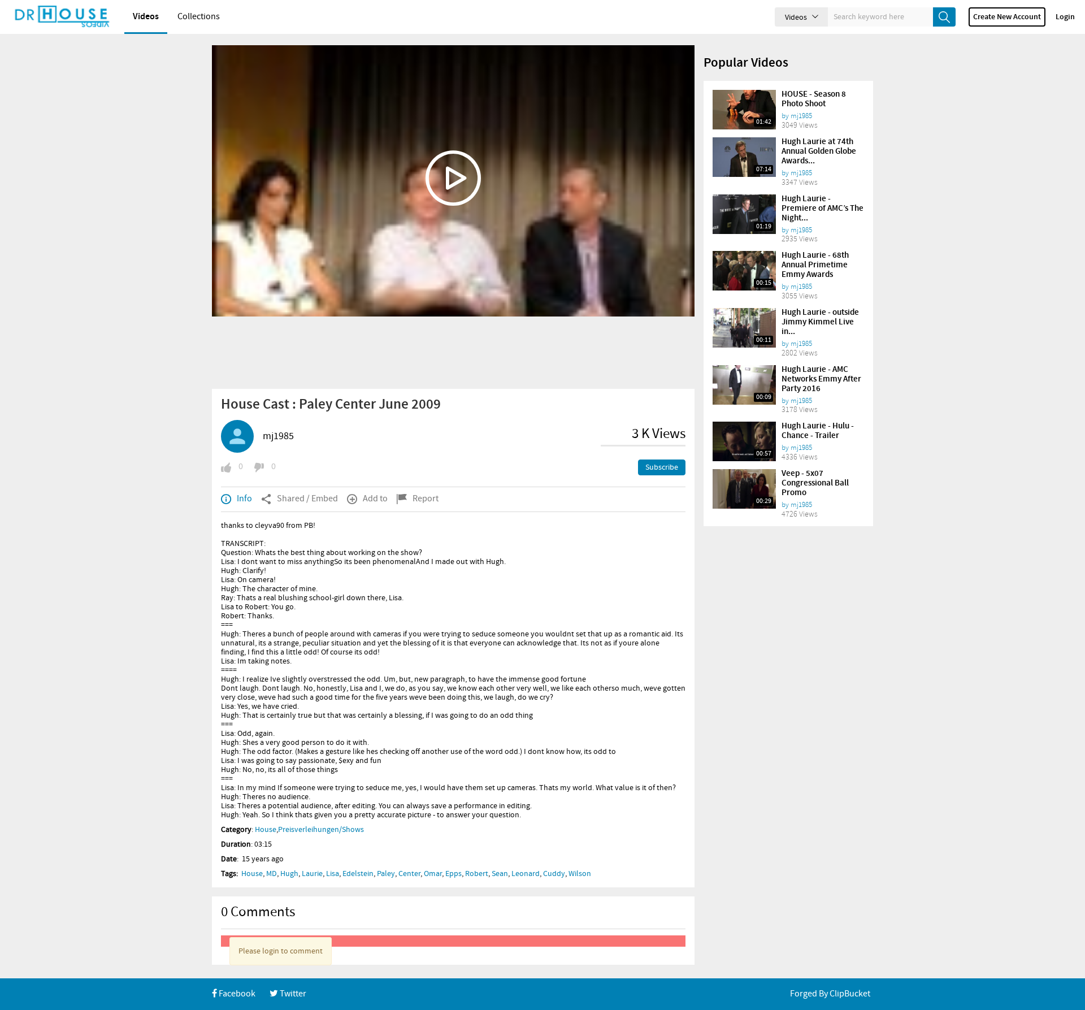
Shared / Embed (307, 499)
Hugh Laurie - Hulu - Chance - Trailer (818, 431)
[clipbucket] (62, 17)
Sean (500, 874)
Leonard (525, 874)
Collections (198, 17)
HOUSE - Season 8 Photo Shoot (814, 99)
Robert (476, 874)
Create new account (1007, 17)
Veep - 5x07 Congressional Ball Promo (815, 483)
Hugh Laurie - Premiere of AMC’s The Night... (822, 208)
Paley (386, 874)
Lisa (332, 874)
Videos (146, 17)
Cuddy (554, 874)
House (265, 830)
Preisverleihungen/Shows (321, 830)
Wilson (579, 874)
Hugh (289, 874)
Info (244, 499)
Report (426, 499)
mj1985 (278, 436)
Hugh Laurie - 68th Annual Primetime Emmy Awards (815, 265)
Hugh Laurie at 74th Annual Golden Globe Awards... (819, 151)
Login (1065, 17)
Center (409, 874)
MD (271, 874)
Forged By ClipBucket (830, 994)
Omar (433, 874)
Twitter (292, 994)
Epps (453, 874)
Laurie (312, 874)
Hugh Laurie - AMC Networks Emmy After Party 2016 (821, 379)
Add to (375, 499)
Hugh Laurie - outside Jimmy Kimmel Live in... (820, 322)
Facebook (236, 994)
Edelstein (358, 874)
